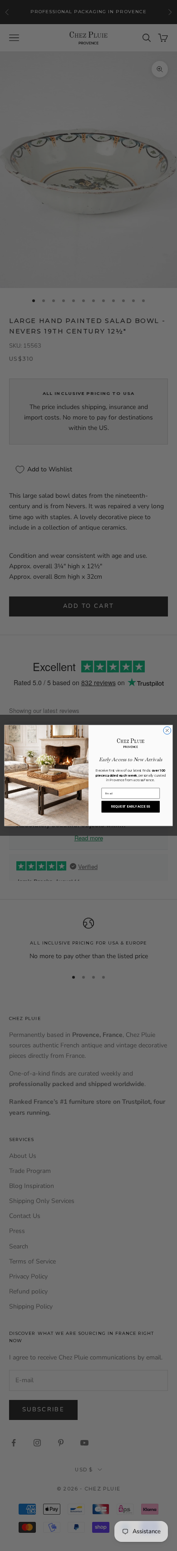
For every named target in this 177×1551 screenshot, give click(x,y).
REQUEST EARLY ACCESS (130, 806)
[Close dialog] (167, 730)
